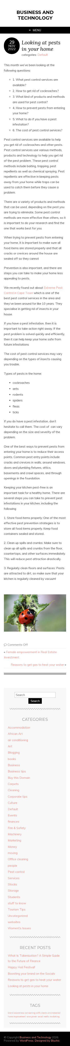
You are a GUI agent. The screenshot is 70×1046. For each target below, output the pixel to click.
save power (31, 1016)
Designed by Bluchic (47, 1040)
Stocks (12, 884)
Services (13, 878)
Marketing (14, 840)
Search (35, 701)
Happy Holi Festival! (21, 967)
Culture (12, 803)
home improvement (17, 1016)
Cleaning (13, 790)
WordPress (26, 1040)
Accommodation (19, 727)
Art (10, 746)
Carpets (13, 784)
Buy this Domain (19, 778)
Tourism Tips (16, 909)
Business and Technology (35, 15)
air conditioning (18, 740)
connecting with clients (36, 1012)
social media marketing (49, 1016)
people (12, 865)
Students (14, 897)
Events (12, 815)
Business (14, 765)
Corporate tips (17, 796)
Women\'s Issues (19, 928)
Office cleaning (18, 859)
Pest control (16, 872)
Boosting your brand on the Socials (31, 973)
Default (43, 55)
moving (13, 853)
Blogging (14, 752)
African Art (15, 734)
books (12, 759)
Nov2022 (12, 47)
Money (12, 847)
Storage (13, 890)
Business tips (17, 771)
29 (11, 42)
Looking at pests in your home (41, 45)
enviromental (54, 1012)
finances (13, 821)
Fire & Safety (17, 828)
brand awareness (16, 1012)
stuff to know (17, 903)
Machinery (15, 834)
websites (14, 922)
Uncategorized (18, 916)
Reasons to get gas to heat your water (37, 665)
